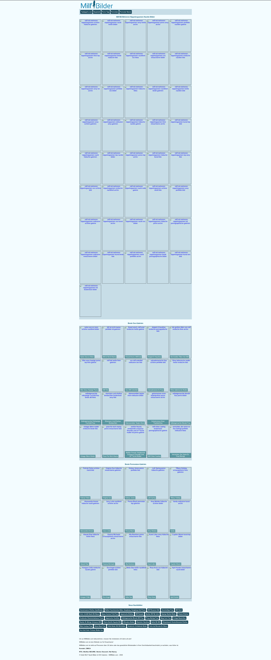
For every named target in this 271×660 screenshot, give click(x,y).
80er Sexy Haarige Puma (89, 390)
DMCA (88, 648)
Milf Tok (105, 390)
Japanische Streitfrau (113, 618)
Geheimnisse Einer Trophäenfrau (158, 422)
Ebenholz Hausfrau (143, 622)
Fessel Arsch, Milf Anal (133, 357)
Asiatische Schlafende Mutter (137, 626)
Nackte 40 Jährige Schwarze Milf (90, 622)
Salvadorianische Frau (155, 390)
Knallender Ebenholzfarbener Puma (91, 618)
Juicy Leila (106, 531)
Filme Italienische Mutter (178, 390)
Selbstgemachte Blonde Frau (180, 423)
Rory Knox (151, 597)
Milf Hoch (179, 610)
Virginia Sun (107, 498)
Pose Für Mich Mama (110, 456)
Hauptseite (96, 12)
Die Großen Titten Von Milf (179, 357)
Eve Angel (106, 597)
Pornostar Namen (125, 12)
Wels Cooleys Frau (86, 626)
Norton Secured (102, 652)
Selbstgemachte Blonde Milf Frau (133, 618)
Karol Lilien (151, 564)
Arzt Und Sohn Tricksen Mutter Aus (91, 630)
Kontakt (82, 648)
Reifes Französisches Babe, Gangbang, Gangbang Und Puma (125, 610)
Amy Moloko (152, 531)
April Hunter (174, 597)
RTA (80, 652)
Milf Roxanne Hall (153, 610)
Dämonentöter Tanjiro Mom (134, 423)
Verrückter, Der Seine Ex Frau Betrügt (180, 455)
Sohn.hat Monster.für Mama (158, 626)
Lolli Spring (151, 498)
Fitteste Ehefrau (183, 614)
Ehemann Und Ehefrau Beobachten (113, 422)
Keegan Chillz (85, 597)
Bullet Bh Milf (155, 622)
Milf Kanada (139, 614)
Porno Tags (105, 12)
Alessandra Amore (86, 531)
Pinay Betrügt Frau (152, 618)
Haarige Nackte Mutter (168, 614)
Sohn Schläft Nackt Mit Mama (89, 614)
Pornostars (114, 12)
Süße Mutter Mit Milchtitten (116, 626)
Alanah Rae (84, 564)
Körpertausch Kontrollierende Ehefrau (175, 622)
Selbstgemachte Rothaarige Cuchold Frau (90, 422)
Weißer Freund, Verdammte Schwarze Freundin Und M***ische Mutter (135, 454)
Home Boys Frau (100, 626)
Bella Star (128, 597)
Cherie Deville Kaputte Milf (112, 622)
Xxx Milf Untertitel (131, 390)
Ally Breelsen (130, 564)
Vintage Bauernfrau (179, 618)
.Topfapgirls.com (86, 12)
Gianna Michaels (109, 564)
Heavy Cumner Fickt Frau (110, 614)
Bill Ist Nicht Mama (109, 357)
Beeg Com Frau (166, 618)
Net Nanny (113, 652)
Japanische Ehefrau (126, 614)
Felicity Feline (85, 498)
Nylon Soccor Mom (87, 357)
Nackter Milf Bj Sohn (152, 614)
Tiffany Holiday (175, 498)
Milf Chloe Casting (154, 456)
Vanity (172, 531)
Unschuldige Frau (167, 610)
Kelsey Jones (130, 498)
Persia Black (129, 531)
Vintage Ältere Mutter (87, 456)
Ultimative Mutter (128, 622)
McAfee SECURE (89, 652)
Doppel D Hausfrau (154, 357)
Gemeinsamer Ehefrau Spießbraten (91, 610)
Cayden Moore (175, 564)
